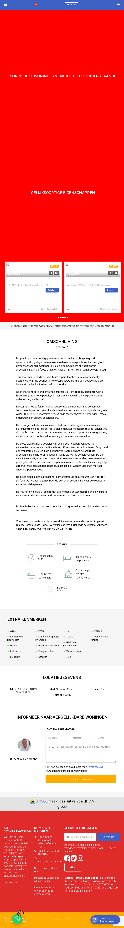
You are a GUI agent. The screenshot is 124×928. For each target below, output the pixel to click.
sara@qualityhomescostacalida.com (57, 861)
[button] (72, 867)
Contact (67, 918)
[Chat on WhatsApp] (17, 919)
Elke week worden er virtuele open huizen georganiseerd (44, 890)
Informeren (71, 5)
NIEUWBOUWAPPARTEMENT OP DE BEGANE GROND (39, 281)
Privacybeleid (95, 766)
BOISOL (42, 801)
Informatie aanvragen (81, 779)
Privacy (56, 918)
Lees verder (10, 882)
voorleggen (108, 836)
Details (51, 290)
